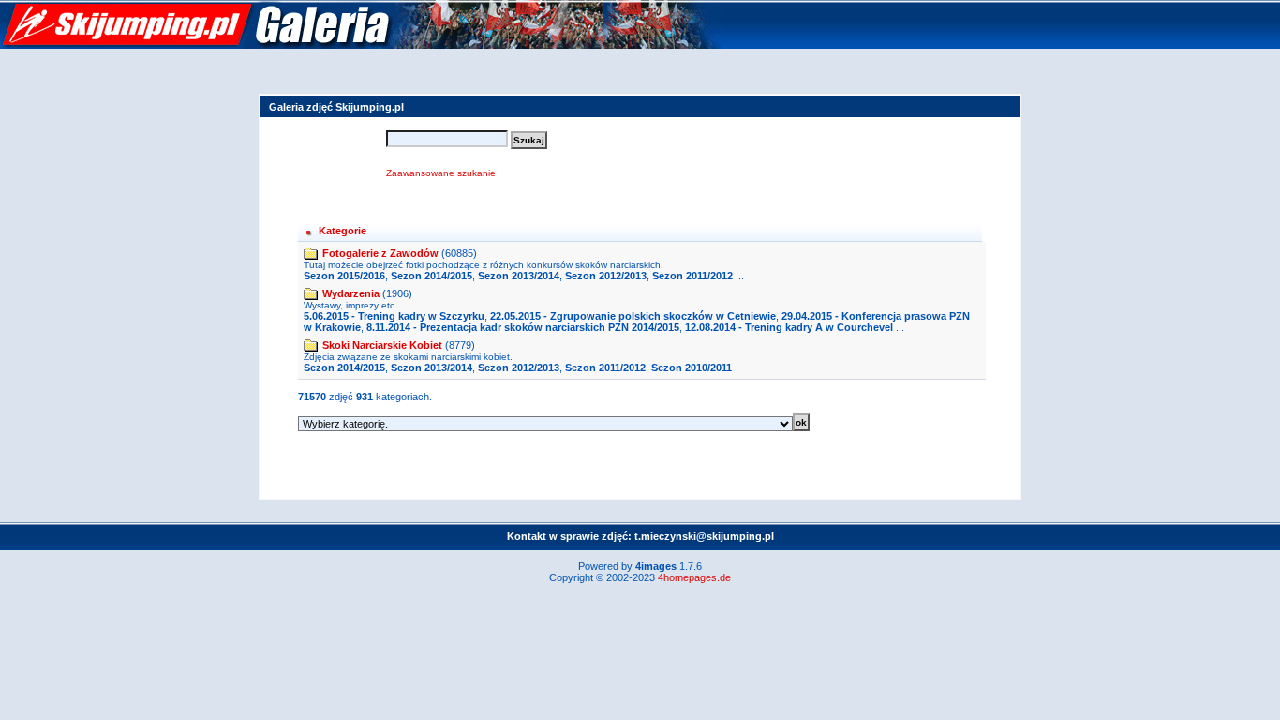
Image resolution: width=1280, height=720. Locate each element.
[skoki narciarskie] (361, 45)
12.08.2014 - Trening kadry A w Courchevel (789, 327)
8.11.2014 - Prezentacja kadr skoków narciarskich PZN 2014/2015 (522, 327)
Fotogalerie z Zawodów (380, 253)
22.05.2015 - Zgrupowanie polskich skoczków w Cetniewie (633, 316)
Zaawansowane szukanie (441, 173)
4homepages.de (694, 577)
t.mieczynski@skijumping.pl (704, 536)
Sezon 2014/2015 (431, 275)
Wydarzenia (351, 293)
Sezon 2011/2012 (692, 275)
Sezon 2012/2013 (606, 275)
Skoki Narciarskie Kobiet (382, 345)
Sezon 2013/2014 (518, 275)
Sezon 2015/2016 (344, 275)
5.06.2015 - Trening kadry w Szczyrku (394, 316)
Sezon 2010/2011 (691, 367)
